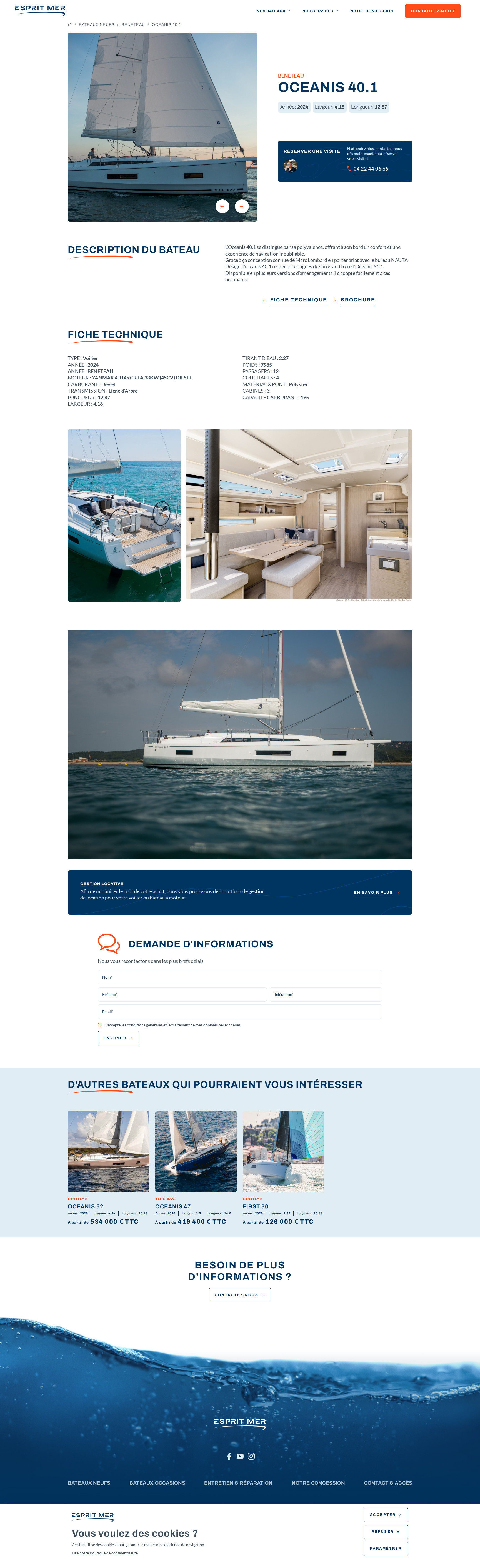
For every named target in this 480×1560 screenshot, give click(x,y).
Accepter (383, 1515)
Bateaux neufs (96, 24)
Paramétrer (386, 1549)
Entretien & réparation (238, 1483)
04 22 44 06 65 (371, 169)
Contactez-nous (433, 11)
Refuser (383, 1532)
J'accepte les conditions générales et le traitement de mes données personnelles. (173, 1024)
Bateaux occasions (157, 1483)
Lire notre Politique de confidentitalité (105, 1553)
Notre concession (372, 11)
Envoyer (115, 1038)
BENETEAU (133, 24)
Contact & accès (388, 1483)
